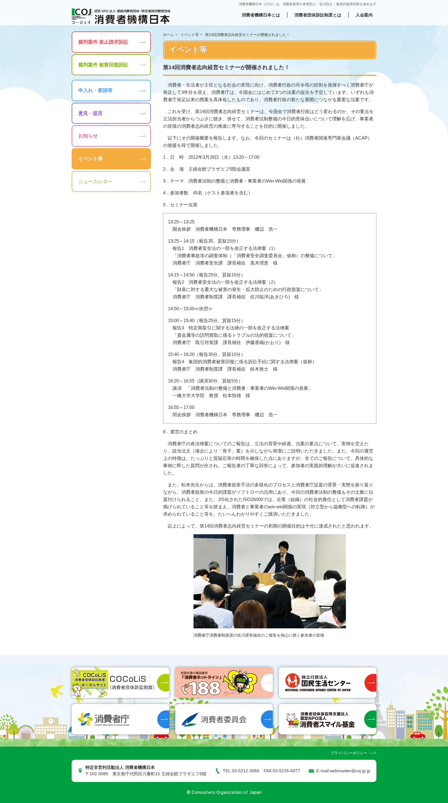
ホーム (168, 35)
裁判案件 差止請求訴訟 (103, 41)
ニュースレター (95, 181)
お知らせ (88, 135)
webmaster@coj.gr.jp (350, 771)
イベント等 (189, 35)
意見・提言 (90, 113)
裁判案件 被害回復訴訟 (103, 64)
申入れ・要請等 (95, 90)
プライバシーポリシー (349, 753)
